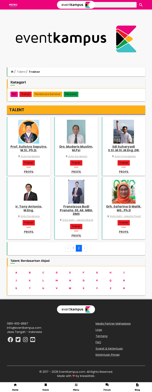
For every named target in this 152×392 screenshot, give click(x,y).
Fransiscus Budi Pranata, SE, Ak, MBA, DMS (76, 210)
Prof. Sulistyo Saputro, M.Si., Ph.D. (28, 148)
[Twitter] (18, 341)
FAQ (98, 342)
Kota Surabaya (29, 216)
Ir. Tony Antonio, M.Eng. (28, 208)
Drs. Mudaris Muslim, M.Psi (76, 148)
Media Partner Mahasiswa (113, 324)
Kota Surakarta (29, 156)
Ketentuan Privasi (108, 355)
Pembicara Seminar (48, 94)
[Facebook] (11, 341)
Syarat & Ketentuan (109, 349)
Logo (99, 330)
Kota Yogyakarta (124, 156)
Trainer (25, 94)
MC (14, 94)
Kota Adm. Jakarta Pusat (124, 216)
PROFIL (29, 172)
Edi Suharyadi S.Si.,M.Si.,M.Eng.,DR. (124, 148)
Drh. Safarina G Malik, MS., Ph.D (123, 208)
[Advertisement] (76, 39)
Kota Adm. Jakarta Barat (76, 220)
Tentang (101, 336)
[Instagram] (26, 341)
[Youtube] (32, 341)
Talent (21, 72)
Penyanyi (71, 94)
